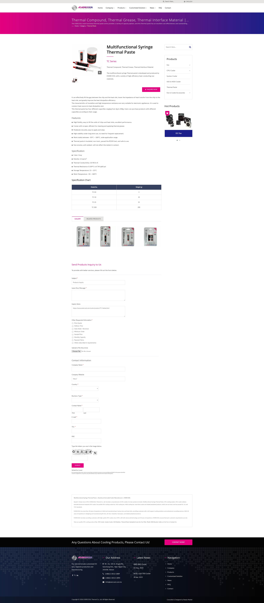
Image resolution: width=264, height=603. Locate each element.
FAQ (160, 8)
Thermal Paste (91, 26)
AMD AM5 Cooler (140, 564)
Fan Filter (143, 522)
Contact (168, 8)
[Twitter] (75, 575)
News (152, 8)
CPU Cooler (171, 70)
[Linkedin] (77, 575)
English (189, 1)
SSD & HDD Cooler (174, 82)
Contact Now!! (178, 542)
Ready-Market (187, 600)
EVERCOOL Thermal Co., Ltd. (93, 599)
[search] (163, 2)
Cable (160, 522)
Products (121, 8)
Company (110, 8)
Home (100, 8)
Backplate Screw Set (135, 522)
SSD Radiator (117, 522)
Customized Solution (137, 8)
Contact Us (173, 522)
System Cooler (172, 76)
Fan (168, 65)
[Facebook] (72, 575)
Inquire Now (152, 89)
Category (83, 26)
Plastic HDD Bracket (152, 522)
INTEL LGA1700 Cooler (142, 573)
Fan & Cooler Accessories (176, 93)
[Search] (190, 47)
